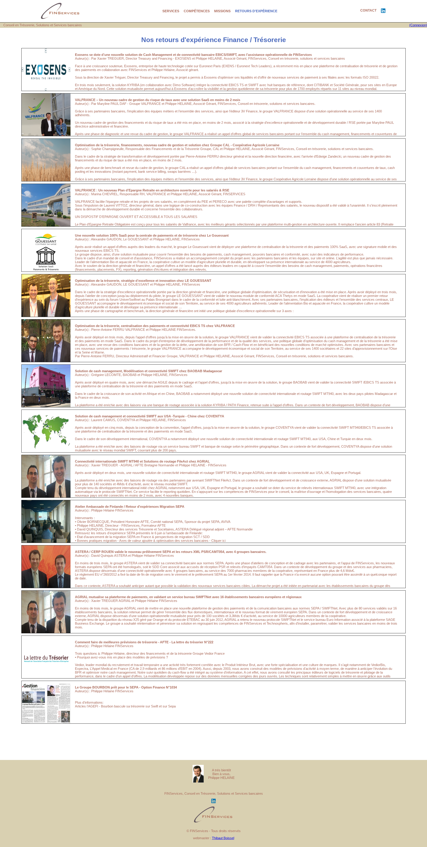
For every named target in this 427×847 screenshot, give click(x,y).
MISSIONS (222, 11)
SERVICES (170, 11)
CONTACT (368, 10)
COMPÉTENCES (197, 11)
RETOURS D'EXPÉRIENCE (256, 11)
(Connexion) (418, 25)
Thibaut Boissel (223, 838)
